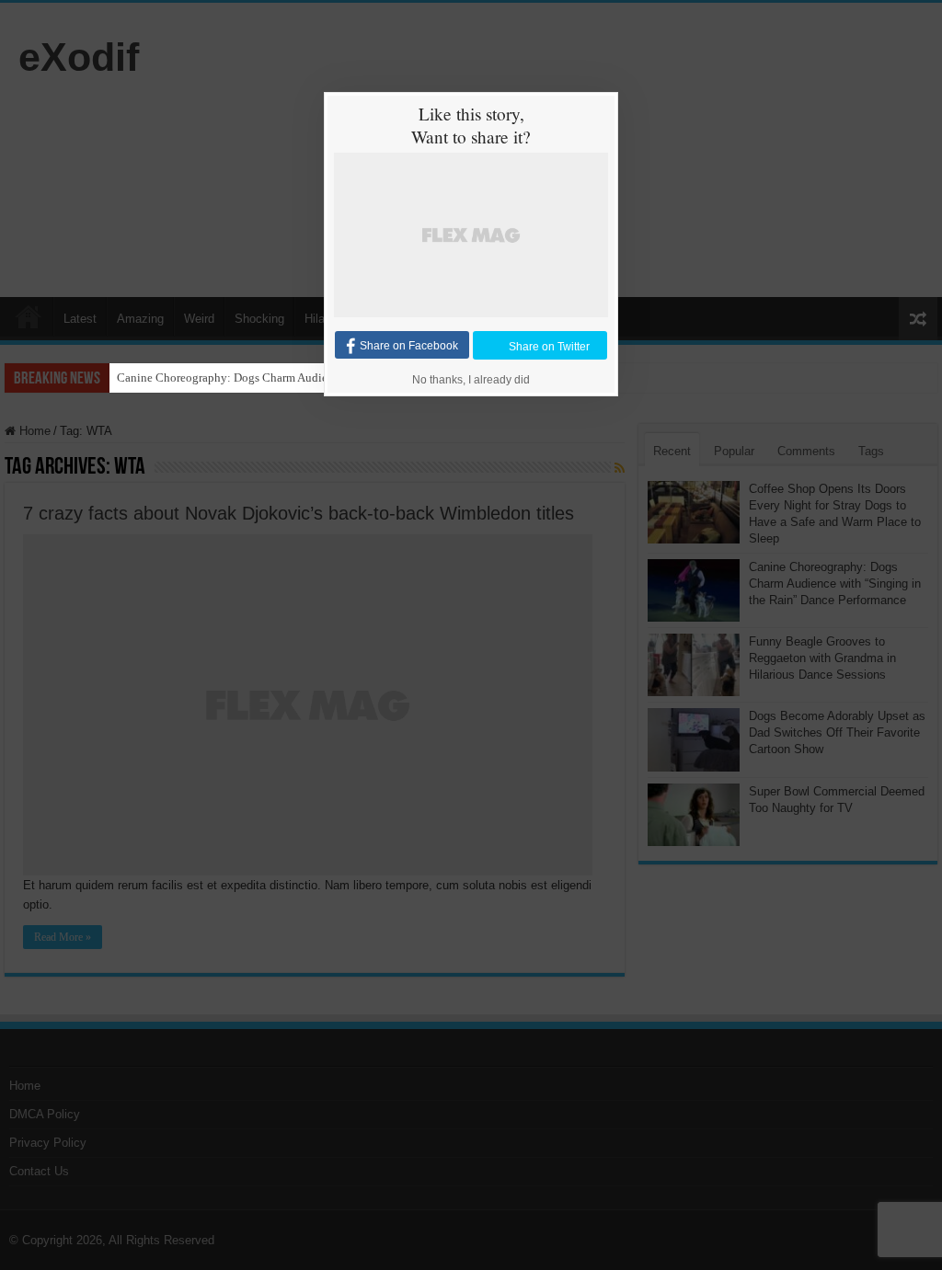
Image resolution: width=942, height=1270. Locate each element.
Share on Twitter (549, 345)
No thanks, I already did (471, 379)
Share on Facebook (409, 345)
